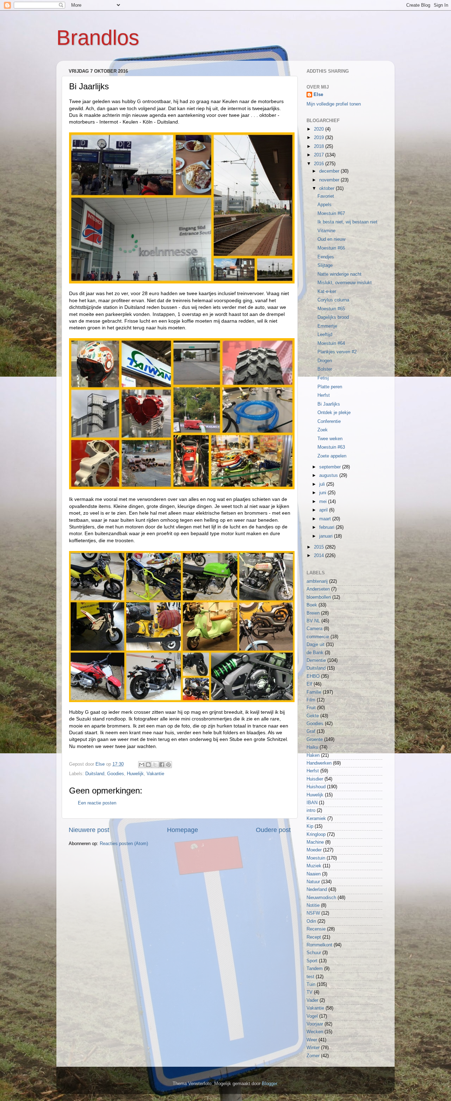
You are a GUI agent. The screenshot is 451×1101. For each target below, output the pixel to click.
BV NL (313, 620)
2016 (319, 163)
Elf (309, 684)
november (330, 180)
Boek (312, 605)
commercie (318, 636)
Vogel (312, 1016)
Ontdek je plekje (334, 412)
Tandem (315, 968)
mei (323, 501)
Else (318, 94)
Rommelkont (319, 945)
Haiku (312, 747)
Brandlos (97, 37)
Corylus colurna (333, 300)
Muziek (314, 865)
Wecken (315, 1031)
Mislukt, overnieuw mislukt (344, 282)
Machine (315, 842)
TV (310, 992)
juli (322, 484)
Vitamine (326, 230)
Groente (315, 739)
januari (326, 536)
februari (327, 527)
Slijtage (325, 265)
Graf (311, 731)
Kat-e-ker (326, 291)
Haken (313, 755)
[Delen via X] (155, 764)
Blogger (269, 1083)
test (310, 976)
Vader (312, 1000)
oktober (327, 188)
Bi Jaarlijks (328, 404)
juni (323, 492)
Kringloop (316, 834)
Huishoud (316, 786)
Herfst (323, 395)
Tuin (311, 984)
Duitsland (94, 773)
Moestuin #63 (331, 447)
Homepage (182, 829)
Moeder (314, 850)
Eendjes (325, 257)
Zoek (322, 429)
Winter (313, 1047)
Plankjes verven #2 (337, 351)
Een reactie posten (97, 803)
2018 (319, 146)
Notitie (313, 905)
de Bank (315, 652)
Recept (314, 937)
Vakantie (155, 773)
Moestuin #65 (331, 308)
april (324, 510)
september (330, 467)
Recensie (316, 929)
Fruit (311, 707)
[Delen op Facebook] (161, 764)
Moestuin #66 (331, 248)
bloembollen (319, 597)
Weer (312, 1039)
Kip (310, 826)
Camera (314, 628)
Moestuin (316, 858)
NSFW (313, 913)
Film (311, 700)
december (330, 171)
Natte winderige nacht (339, 274)
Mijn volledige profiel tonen (334, 104)
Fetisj (323, 378)
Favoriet (325, 196)
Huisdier (315, 779)
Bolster (324, 369)
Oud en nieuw (331, 239)
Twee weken (329, 438)
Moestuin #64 (331, 343)
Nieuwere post (89, 829)
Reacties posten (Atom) (124, 843)
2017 (319, 154)
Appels (324, 204)
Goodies (115, 773)
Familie (314, 692)
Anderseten (318, 589)
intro (311, 810)
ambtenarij (317, 581)
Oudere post (273, 829)
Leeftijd (324, 334)
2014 (319, 555)
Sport (312, 960)
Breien (313, 613)
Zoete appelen (331, 456)
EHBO (313, 676)
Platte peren (329, 386)
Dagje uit (316, 644)
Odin (311, 921)
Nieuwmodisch (321, 897)
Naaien (314, 874)
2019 (319, 137)
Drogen (324, 360)
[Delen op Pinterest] (168, 764)
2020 (319, 129)
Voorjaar (315, 1024)
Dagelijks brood (333, 317)
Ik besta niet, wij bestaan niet (347, 222)
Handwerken (319, 763)
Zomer (313, 1055)
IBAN (312, 802)
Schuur (314, 952)
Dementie (316, 660)
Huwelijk (135, 773)
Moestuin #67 (331, 213)
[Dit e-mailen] (141, 764)
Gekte (313, 715)
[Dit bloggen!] (148, 764)
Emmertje (327, 326)
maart (325, 518)
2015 (319, 547)
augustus (329, 475)
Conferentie (329, 421)
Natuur (313, 881)
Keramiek (316, 818)
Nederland (317, 889)
